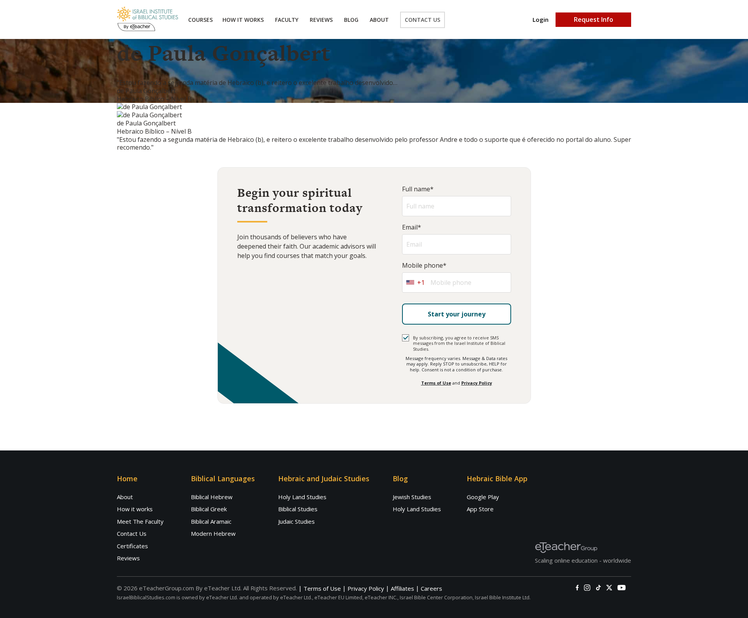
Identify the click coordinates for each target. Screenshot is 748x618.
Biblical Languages (223, 478)
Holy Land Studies (302, 497)
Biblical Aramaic (211, 521)
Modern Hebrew (213, 533)
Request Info (593, 19)
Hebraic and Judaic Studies (323, 478)
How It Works (243, 19)
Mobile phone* (424, 265)
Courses (200, 19)
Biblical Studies (298, 509)
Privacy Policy (476, 383)
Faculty (286, 19)
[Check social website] (577, 587)
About (379, 19)
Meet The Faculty (140, 521)
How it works (135, 509)
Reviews (321, 19)
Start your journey (456, 314)
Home (127, 478)
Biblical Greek (209, 509)
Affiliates (402, 588)
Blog (351, 19)
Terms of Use (436, 383)
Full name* (418, 189)
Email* (411, 227)
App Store (480, 509)
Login (541, 19)
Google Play (483, 497)
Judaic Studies (296, 521)
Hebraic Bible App (497, 478)
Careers (431, 588)
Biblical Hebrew (212, 497)
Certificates (132, 546)
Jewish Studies (412, 497)
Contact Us (422, 19)
